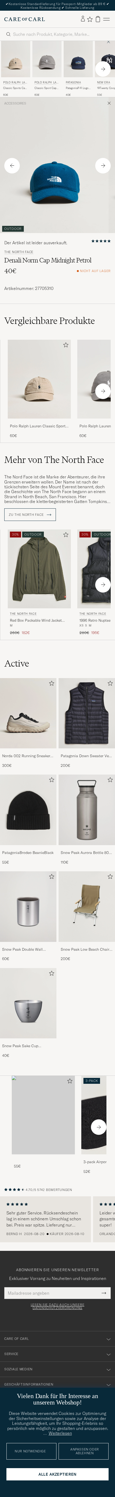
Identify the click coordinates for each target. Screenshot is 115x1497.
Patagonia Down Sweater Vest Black (86, 756)
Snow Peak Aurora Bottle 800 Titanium (86, 853)
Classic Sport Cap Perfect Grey (45, 88)
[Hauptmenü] (106, 19)
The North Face (18, 252)
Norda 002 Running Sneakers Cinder (27, 756)
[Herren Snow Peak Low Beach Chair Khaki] (87, 906)
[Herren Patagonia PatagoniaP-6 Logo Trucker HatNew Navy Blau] (78, 59)
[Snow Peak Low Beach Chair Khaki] (87, 945)
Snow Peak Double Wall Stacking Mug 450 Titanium (25, 949)
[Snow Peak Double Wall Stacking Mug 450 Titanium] (28, 945)
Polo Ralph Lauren (15, 83)
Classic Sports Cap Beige (14, 88)
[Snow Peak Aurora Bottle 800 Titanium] (87, 848)
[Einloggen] (83, 19)
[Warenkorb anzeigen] (98, 19)
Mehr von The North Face (54, 459)
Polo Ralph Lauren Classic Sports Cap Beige (38, 426)
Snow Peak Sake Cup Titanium (20, 1046)
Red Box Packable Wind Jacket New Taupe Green (36, 620)
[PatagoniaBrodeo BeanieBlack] (28, 848)
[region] (57, 1219)
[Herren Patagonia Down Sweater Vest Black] (87, 713)
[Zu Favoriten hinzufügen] (65, 346)
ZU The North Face (27, 515)
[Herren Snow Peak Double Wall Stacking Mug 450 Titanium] (28, 906)
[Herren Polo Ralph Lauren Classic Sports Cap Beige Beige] (15, 59)
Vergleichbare (49, 320)
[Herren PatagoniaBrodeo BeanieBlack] (28, 810)
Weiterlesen (60, 1433)
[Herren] (43, 1115)
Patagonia (73, 82)
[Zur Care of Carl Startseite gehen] (24, 19)
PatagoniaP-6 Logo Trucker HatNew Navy (77, 88)
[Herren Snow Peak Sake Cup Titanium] (28, 1003)
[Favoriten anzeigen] (90, 19)
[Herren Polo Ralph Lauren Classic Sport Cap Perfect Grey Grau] (47, 59)
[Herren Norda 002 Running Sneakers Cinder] (28, 713)
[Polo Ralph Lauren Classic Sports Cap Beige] (39, 422)
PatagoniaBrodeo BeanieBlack (27, 852)
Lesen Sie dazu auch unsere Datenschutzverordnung (58, 1306)
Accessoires (15, 103)
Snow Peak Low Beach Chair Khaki (85, 949)
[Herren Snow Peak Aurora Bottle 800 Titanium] (87, 810)
